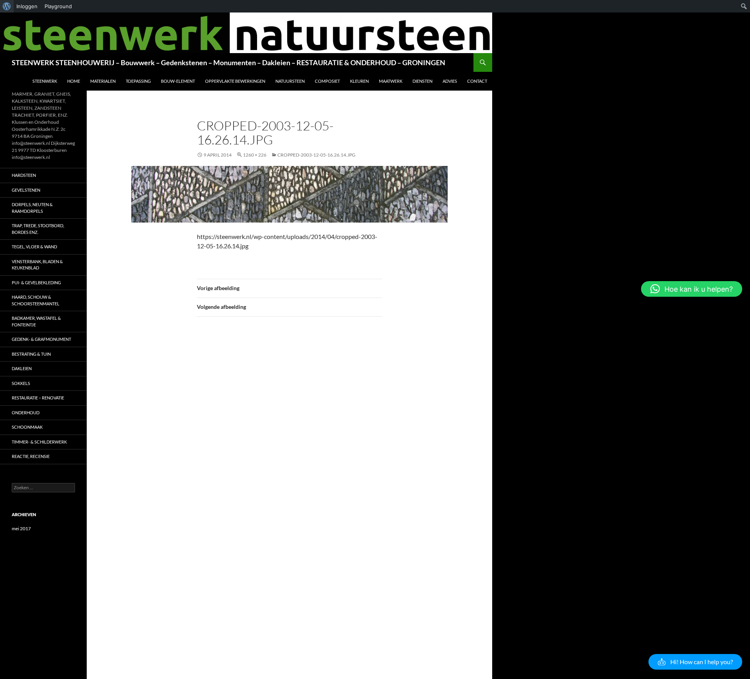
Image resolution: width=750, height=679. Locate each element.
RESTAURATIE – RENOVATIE (38, 397)
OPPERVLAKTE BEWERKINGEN (235, 81)
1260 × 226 (254, 155)
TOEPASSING (138, 81)
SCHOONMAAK (27, 426)
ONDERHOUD (25, 412)
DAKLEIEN (22, 368)
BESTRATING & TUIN (31, 353)
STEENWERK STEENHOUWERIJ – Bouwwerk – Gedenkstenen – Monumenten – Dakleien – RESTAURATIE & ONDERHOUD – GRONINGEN (228, 62)
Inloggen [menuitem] (27, 6)
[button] (695, 662)
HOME (73, 81)
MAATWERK (390, 81)
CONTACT (477, 81)
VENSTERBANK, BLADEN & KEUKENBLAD (37, 265)
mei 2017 (21, 528)
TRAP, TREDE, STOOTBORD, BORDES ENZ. (38, 229)
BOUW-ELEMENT (178, 81)
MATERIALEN (103, 81)
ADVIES (450, 81)
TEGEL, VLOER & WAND (34, 246)
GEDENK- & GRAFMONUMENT (41, 339)
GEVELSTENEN (26, 189)
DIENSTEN (422, 81)
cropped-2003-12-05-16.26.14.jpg (316, 155)
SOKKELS (21, 383)
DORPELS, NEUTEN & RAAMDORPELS (32, 208)
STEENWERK (44, 81)
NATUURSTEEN (290, 81)
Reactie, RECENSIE (31, 456)
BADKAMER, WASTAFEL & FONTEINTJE (36, 321)
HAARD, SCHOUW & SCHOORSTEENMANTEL (35, 300)
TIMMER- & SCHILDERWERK (39, 441)
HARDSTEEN (24, 175)
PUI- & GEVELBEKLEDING (36, 282)
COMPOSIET (327, 81)
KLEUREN (359, 81)
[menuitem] (7, 6)
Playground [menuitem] (58, 6)
